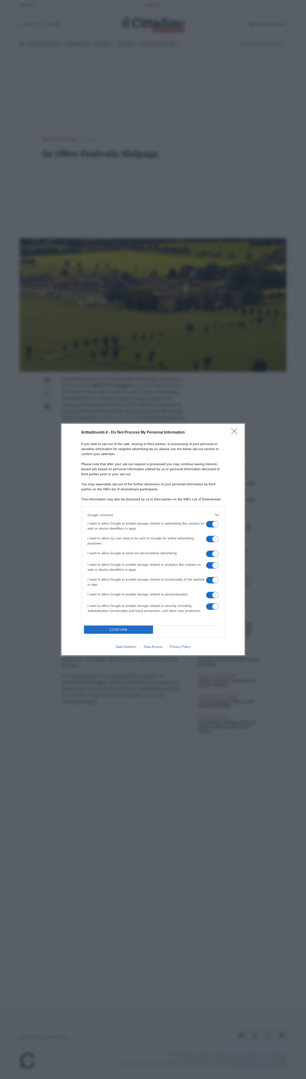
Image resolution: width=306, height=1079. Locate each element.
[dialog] (153, 539)
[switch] (212, 524)
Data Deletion (126, 647)
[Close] (235, 432)
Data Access (153, 647)
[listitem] (153, 514)
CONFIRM (118, 630)
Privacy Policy (180, 647)
